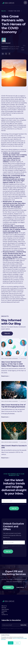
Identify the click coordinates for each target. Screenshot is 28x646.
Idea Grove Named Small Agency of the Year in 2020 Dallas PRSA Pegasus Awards (13, 364)
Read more (5, 376)
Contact (8, 587)
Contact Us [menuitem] (5, 614)
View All (7, 333)
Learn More (20, 587)
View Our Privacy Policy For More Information (14, 639)
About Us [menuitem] (4, 606)
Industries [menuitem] (4, 611)
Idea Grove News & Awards (9, 358)
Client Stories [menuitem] (5, 609)
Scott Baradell (6, 43)
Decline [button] (17, 643)
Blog (4, 11)
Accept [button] (10, 643)
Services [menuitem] (4, 607)
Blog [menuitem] (3, 612)
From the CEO (14, 11)
